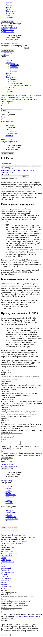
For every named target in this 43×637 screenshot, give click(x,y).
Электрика (10, 125)
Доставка (13, 79)
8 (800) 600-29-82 (7, 32)
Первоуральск (6, 556)
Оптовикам (10, 13)
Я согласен (6, 635)
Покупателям (11, 11)
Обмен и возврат (16, 83)
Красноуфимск (6, 578)
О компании (10, 5)
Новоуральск (6, 560)
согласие (9, 453)
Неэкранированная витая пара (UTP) (15, 99)
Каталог (9, 7)
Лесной (4, 574)
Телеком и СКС (12, 134)
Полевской (5, 570)
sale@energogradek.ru (9, 142)
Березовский (6, 568)
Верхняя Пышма (7, 562)
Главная (9, 3)
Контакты (9, 17)
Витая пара (27, 97)
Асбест (3, 564)
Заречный (5, 584)
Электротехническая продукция (13, 95)
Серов (3, 558)
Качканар (4, 576)
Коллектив (14, 67)
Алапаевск (5, 580)
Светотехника (11, 127)
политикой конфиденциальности (27, 455)
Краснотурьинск (7, 572)
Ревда (3, 566)
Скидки (9, 15)
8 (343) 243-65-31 (7, 30)
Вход (3, 26)
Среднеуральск (7, 586)
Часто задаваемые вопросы (20, 85)
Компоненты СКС (15, 97)
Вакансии (14, 69)
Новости (13, 71)
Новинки (9, 136)
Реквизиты (14, 65)
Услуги (8, 9)
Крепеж (9, 129)
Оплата (13, 81)
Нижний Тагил (7, 551)
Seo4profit (19, 543)
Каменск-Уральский (9, 554)
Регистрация (11, 26)
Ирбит (3, 582)
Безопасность (11, 131)
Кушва (3, 589)
